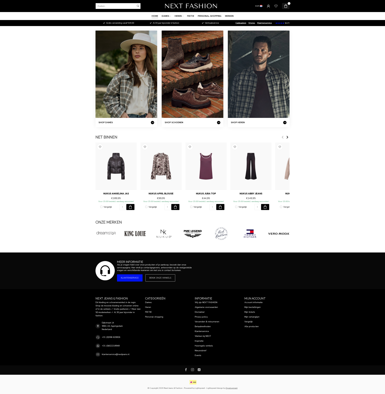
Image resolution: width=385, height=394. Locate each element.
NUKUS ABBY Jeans (251, 193)
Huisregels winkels (204, 345)
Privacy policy (201, 316)
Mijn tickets (249, 312)
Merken (229, 16)
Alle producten (251, 326)
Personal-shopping (209, 16)
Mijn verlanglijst (251, 316)
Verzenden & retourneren (207, 321)
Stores (251, 23)
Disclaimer (200, 312)
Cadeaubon (241, 23)
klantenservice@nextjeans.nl (115, 354)
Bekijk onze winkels (160, 277)
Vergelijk (108, 207)
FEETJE (190, 16)
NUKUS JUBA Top (206, 193)
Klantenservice (264, 23)
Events (198, 355)
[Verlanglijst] (275, 6)
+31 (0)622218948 (111, 345)
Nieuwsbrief (200, 350)
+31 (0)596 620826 (111, 337)
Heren (178, 16)
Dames (165, 16)
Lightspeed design (214, 388)
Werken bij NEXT (203, 336)
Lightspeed (200, 388)
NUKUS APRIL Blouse (161, 193)
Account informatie (253, 302)
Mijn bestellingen (252, 307)
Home (155, 16)
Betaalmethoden (203, 326)
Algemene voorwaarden (206, 307)
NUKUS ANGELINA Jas (116, 193)
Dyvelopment (231, 388)
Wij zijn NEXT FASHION (206, 302)
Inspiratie (199, 340)
